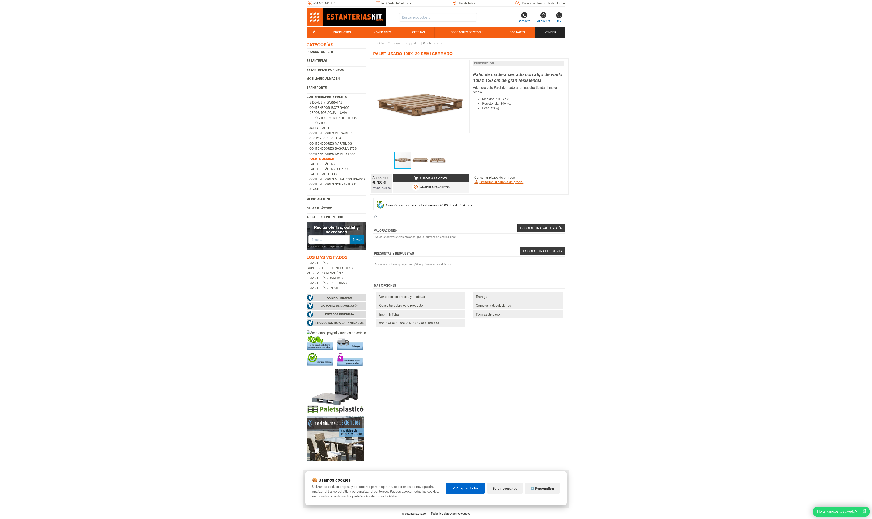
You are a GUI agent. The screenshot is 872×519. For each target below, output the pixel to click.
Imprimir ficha (389, 314)
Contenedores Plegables (331, 133)
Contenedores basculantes (333, 148)
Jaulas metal (320, 128)
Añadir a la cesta (433, 178)
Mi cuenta (543, 21)
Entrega (481, 296)
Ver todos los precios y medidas (402, 296)
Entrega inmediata (339, 314)
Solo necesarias (505, 488)
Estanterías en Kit (323, 287)
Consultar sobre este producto (401, 305)
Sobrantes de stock (467, 32)
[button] (461, 64)
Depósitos (318, 123)
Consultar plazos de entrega (494, 177)
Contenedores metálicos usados (337, 179)
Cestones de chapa (325, 138)
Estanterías (317, 60)
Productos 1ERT (320, 51)
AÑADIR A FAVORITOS (434, 187)
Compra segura (339, 297)
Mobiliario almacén (323, 78)
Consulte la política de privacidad (325, 246)
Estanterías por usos (325, 69)
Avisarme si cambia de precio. (501, 182)
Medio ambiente (320, 199)
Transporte (317, 87)
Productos (342, 32)
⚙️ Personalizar (542, 488)
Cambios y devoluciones (493, 305)
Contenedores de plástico (332, 153)
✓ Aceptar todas (465, 488)
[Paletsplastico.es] (335, 390)
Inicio (380, 43)
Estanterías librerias (326, 282)
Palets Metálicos (324, 174)
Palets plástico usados (329, 169)
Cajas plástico (319, 208)
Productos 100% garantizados (339, 323)
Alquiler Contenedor (325, 217)
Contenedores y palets (327, 96)
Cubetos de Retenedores (329, 267)
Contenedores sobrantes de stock (333, 186)
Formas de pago (488, 314)
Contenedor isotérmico (329, 107)
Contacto (524, 21)
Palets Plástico (322, 164)
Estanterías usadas (324, 277)
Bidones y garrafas (326, 102)
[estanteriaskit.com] (346, 16)
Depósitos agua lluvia (328, 112)
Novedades (382, 32)
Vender (550, 32)
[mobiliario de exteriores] (335, 438)
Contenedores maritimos (330, 143)
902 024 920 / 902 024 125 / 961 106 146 (409, 323)
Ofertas (418, 32)
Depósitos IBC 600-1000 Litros (333, 118)
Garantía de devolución (340, 306)
